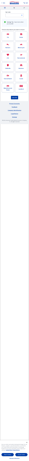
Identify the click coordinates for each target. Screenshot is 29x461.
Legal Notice (14, 114)
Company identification (14, 110)
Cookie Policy (9, 450)
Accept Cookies (21, 454)
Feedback (14, 107)
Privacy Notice (16, 450)
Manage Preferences (14, 458)
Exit (4, 3)
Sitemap (14, 117)
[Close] (26, 442)
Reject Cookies (7, 454)
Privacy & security (14, 103)
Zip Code (7, 12)
